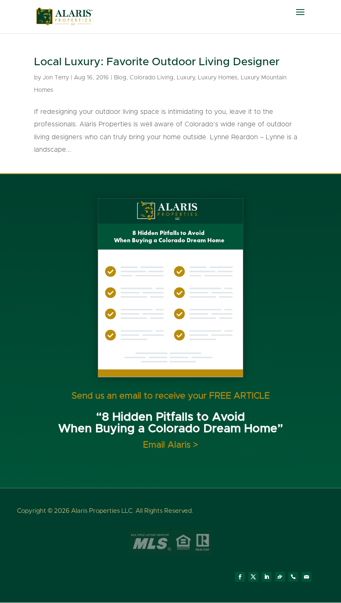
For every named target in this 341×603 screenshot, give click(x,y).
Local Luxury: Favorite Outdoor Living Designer (156, 62)
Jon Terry (56, 78)
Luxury (186, 78)
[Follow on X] (253, 577)
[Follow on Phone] (293, 577)
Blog (120, 78)
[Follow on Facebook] (240, 577)
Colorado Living (151, 78)
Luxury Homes (217, 78)
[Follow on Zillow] (280, 577)
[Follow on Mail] (306, 577)
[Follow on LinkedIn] (267, 577)
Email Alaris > (170, 445)
